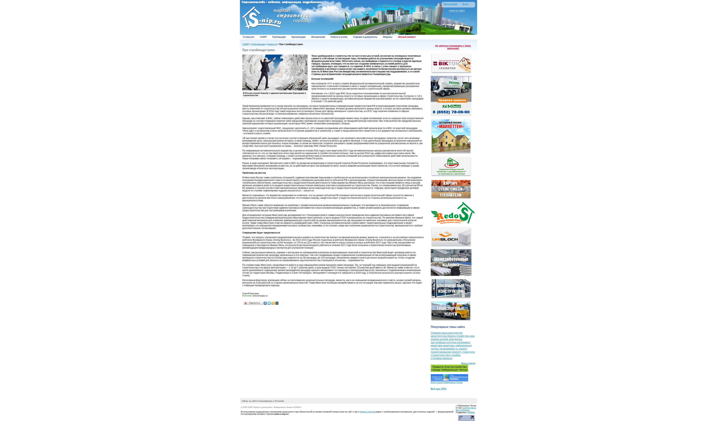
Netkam (471, 412)
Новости (272, 44)
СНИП (263, 37)
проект (463, 348)
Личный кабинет (407, 37)
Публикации (279, 37)
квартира (436, 345)
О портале (248, 37)
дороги (435, 339)
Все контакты (463, 410)
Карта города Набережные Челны (447, 382)
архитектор (455, 332)
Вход (465, 4)
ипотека (451, 342)
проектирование (441, 351)
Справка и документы (365, 37)
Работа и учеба (339, 37)
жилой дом (447, 339)
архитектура (439, 336)
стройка (455, 355)
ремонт (456, 351)
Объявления (318, 37)
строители (468, 351)
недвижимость (449, 348)
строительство (440, 355)
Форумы (387, 37)
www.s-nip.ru (367, 412)
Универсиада (439, 332)
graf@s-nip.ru (469, 408)
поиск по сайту (457, 10)
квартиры (449, 345)
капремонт (464, 342)
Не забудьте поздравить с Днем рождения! (453, 47)
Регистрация (450, 4)
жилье (458, 339)
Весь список (468, 363)
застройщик (438, 342)
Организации (298, 37)
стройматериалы (441, 358)
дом (471, 336)
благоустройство (458, 336)
